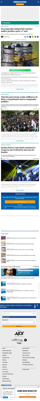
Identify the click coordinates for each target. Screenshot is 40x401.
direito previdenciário (12, 289)
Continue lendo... (20, 89)
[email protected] (10, 207)
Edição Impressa (6, 381)
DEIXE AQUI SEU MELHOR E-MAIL (27, 397)
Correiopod (5, 371)
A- (38, 26)
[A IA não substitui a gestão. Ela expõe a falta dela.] (3, 283)
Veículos (4, 367)
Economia (5, 362)
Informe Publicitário (7, 374)
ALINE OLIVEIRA (6, 36)
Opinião (4, 376)
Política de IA (5, 357)
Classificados (5, 378)
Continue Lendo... (20, 140)
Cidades (4, 355)
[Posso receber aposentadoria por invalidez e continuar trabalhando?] (3, 291)
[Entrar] (38, 1)
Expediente (25, 350)
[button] (36, 109)
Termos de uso (26, 353)
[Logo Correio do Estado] (19, 2)
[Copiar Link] (38, 37)
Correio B (4, 369)
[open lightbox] (20, 54)
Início (3, 348)
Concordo (5, 397)
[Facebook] (25, 37)
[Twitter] (35, 307)
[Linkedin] (28, 37)
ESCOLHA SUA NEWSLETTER (20, 201)
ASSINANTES (36, 266)
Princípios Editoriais (27, 364)
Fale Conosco (25, 355)
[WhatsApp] (33, 37)
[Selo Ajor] (19, 333)
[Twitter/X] (30, 37)
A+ (36, 26)
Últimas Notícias (6, 350)
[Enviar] (34, 322)
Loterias (10, 237)
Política (4, 360)
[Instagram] (35, 37)
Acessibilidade (26, 362)
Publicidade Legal (7, 353)
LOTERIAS (10, 259)
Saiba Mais (12, 397)
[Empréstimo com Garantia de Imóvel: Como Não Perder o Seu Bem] (20, 272)
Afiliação (24, 360)
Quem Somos (25, 348)
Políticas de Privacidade (28, 357)
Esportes (4, 364)
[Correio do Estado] (20, 385)
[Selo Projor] (19, 341)
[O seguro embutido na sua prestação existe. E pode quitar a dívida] (3, 298)
